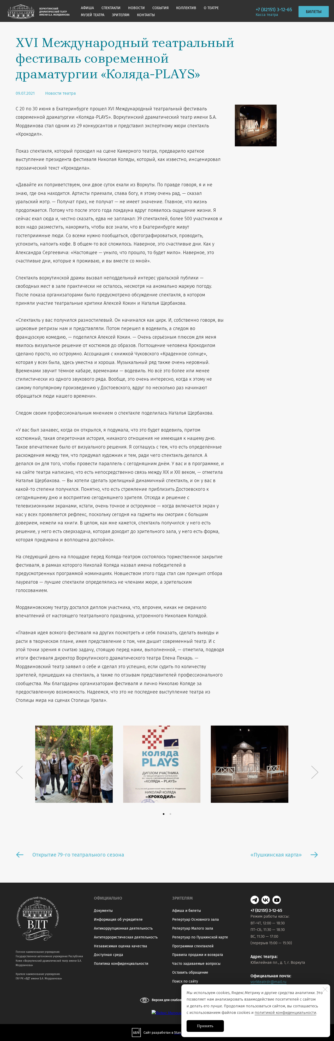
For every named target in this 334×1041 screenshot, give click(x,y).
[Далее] (314, 772)
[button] (163, 814)
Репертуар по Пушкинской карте (200, 937)
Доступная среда (108, 955)
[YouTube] (276, 900)
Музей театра (92, 15)
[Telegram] (254, 900)
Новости (136, 8)
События (160, 8)
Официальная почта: (270, 975)
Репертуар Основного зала (195, 919)
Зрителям (120, 15)
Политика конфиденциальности (121, 963)
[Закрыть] (325, 989)
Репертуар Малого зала (192, 928)
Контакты (146, 15)
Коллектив (186, 8)
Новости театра (60, 93)
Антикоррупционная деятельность (123, 928)
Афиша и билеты (186, 910)
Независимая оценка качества (120, 946)
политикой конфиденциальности (285, 1012)
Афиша (87, 8)
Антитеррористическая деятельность (126, 937)
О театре (211, 8)
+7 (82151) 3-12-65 (274, 10)
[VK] (265, 900)
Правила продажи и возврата (197, 955)
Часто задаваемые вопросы (196, 963)
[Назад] (19, 772)
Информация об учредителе (118, 919)
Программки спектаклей (192, 946)
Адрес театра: (264, 956)
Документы (103, 910)
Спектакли (111, 8)
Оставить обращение (190, 972)
